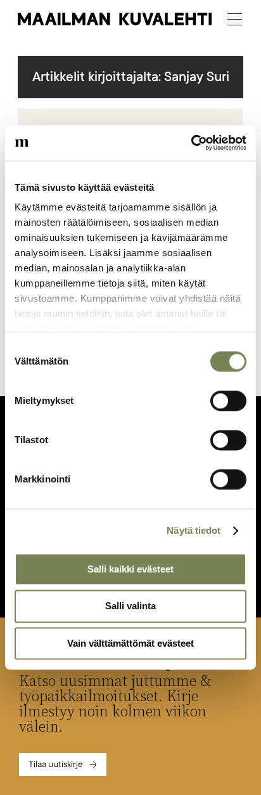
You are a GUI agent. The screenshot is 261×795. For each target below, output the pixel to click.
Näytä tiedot (193, 530)
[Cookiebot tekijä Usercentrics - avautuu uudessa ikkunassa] (191, 142)
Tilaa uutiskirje (56, 764)
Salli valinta (130, 606)
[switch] (228, 401)
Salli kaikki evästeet (130, 569)
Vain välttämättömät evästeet (130, 643)
